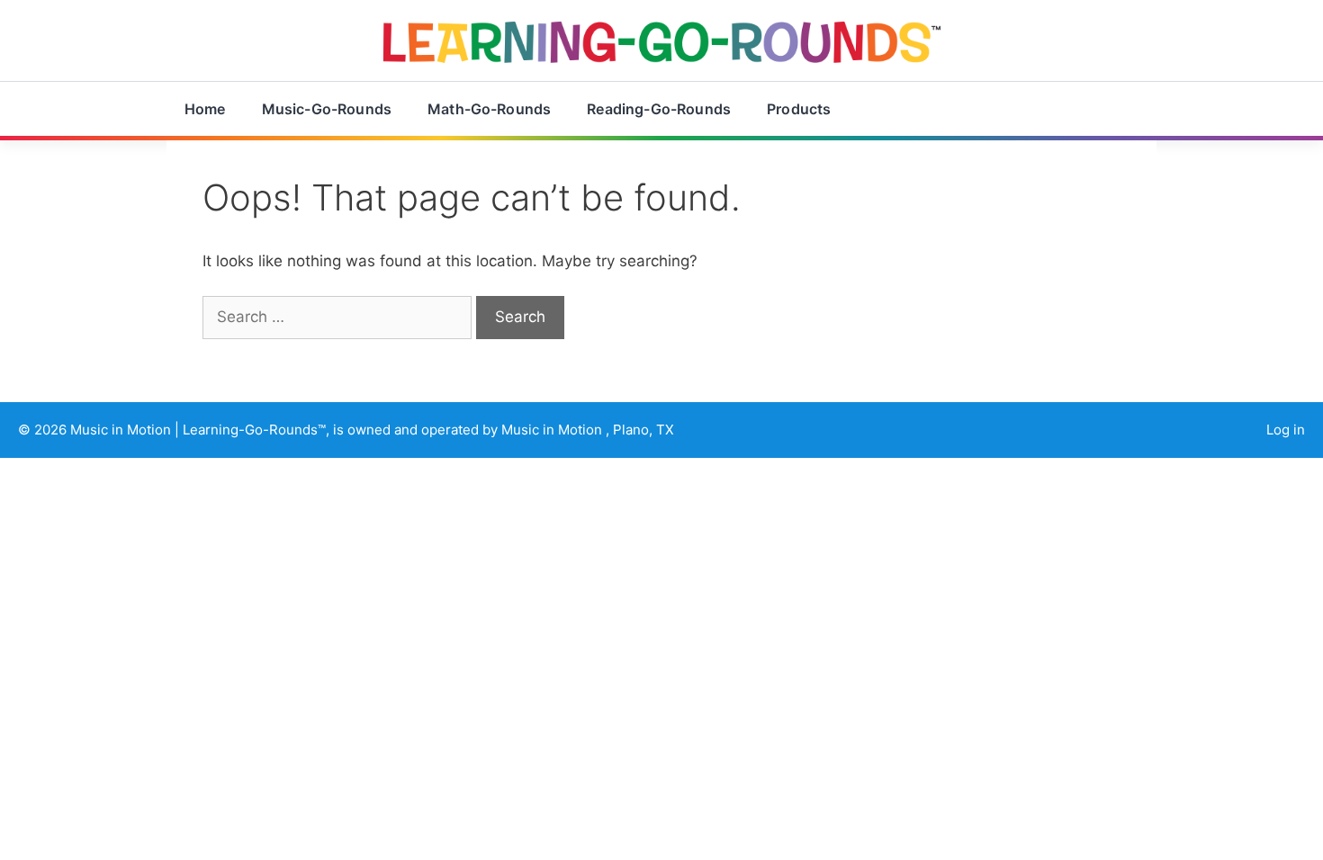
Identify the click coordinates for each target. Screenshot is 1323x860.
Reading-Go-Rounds (659, 109)
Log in (1285, 429)
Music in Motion (122, 429)
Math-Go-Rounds (489, 109)
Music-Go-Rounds (327, 109)
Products (799, 109)
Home (205, 109)
